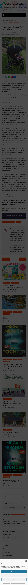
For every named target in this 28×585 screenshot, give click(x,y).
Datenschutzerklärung (15, 583)
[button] (26, 561)
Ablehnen (14, 575)
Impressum (22, 583)
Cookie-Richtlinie (6, 583)
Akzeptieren (14, 571)
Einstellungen (14, 579)
